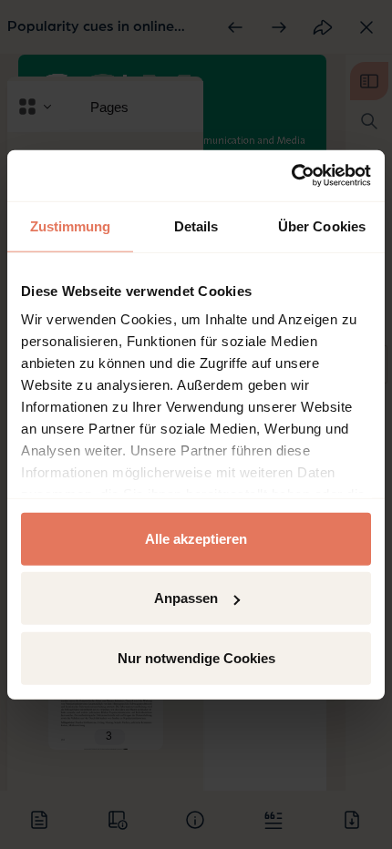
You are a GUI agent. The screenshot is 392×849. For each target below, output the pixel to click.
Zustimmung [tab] (70, 225)
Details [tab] (196, 225)
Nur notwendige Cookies (196, 657)
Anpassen (186, 598)
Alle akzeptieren (196, 538)
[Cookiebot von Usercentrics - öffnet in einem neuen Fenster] (291, 176)
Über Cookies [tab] (322, 225)
